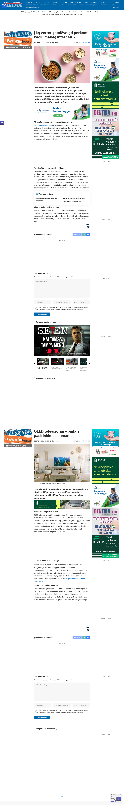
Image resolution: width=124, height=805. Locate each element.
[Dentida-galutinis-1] (105, 122)
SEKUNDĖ (37, 42)
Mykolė (68, 14)
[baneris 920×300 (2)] (62, 504)
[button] (86, 42)
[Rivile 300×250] (105, 148)
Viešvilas (79, 14)
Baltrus (56, 14)
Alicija (43, 14)
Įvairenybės (54, 42)
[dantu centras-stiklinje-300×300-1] (105, 44)
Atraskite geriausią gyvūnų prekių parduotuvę (46, 199)
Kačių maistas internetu (43, 125)
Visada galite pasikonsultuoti (72, 201)
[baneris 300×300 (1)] (105, 95)
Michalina (62, 14)
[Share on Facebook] (83, 42)
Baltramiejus (50, 14)
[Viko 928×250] (62, 112)
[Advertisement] (64, 254)
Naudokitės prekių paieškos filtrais (74, 198)
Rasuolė (73, 14)
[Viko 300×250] (105, 70)
